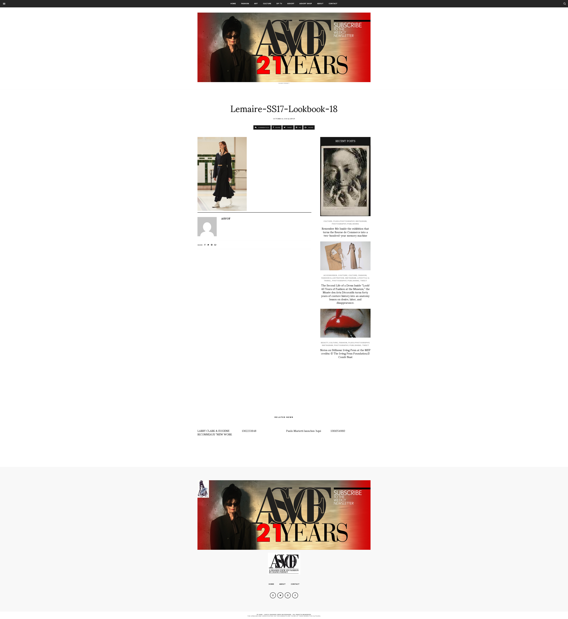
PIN (299, 127)
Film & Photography (343, 221)
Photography (339, 224)
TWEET (289, 127)
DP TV (279, 4)
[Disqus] (254, 291)
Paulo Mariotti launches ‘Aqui (303, 431)
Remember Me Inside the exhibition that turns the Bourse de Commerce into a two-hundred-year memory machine (345, 231)
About (320, 4)
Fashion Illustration (332, 278)
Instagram (361, 221)
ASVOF (292, 118)
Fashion (245, 4)
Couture (342, 275)
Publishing (353, 224)
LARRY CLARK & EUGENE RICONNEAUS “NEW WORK (214, 432)
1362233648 (249, 431)
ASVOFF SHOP (305, 4)
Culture (267, 4)
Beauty (324, 343)
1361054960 (338, 431)
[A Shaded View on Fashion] (284, 47)
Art (256, 4)
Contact (333, 4)
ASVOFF (290, 4)
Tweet (363, 281)
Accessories (330, 275)
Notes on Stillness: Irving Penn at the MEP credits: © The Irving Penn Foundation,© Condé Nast (345, 353)
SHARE (277, 127)
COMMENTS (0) (263, 127)
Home (233, 4)
